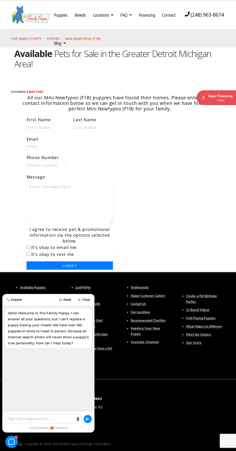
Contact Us (138, 304)
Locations (101, 15)
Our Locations (140, 312)
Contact (169, 15)
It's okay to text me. (53, 254)
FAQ (123, 15)
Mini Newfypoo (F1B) (83, 38)
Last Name (84, 119)
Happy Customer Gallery (148, 296)
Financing (147, 15)
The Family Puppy (26, 38)
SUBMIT (69, 265)
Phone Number (43, 157)
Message (36, 176)
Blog (57, 43)
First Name (39, 119)
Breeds (80, 15)
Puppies (60, 15)
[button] (228, 446)
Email (32, 139)
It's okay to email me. (54, 247)
